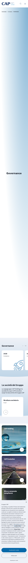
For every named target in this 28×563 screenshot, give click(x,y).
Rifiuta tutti (14, 555)
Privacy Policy (17, 529)
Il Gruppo (10, 11)
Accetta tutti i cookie (14, 550)
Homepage (4, 11)
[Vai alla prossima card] (25, 346)
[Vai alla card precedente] (23, 346)
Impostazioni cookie (14, 560)
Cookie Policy (17, 525)
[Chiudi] (26, 502)
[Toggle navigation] (25, 4)
